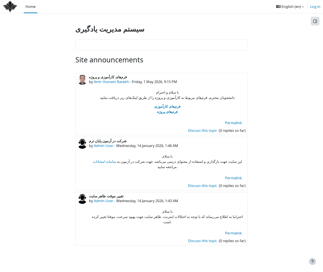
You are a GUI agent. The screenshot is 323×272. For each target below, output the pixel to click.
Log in (315, 6)
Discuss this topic (203, 130)
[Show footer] (312, 261)
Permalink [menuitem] (233, 122)
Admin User (103, 145)
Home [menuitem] (30, 6)
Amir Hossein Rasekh (111, 81)
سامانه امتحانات (104, 161)
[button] (290, 6)
